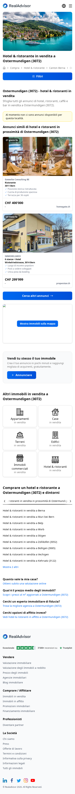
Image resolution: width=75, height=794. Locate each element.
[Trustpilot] (37, 648)
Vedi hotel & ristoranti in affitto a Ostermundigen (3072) (35, 617)
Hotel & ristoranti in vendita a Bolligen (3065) (29, 548)
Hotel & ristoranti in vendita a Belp (23, 523)
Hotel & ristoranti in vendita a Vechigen (26, 554)
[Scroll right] (68, 501)
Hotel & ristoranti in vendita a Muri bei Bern (28, 516)
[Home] (4, 68)
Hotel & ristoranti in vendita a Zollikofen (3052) (30, 542)
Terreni (20, 443)
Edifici (55, 443)
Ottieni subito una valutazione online (24, 583)
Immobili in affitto (13, 701)
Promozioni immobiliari (16, 706)
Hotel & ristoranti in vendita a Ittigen (24, 535)
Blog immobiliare (13, 682)
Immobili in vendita (14, 696)
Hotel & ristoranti (55, 468)
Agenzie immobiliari (14, 677)
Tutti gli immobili (13, 768)
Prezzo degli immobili (15, 672)
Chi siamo (8, 739)
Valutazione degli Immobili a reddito (24, 667)
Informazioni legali (14, 763)
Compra (14, 68)
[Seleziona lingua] (64, 6)
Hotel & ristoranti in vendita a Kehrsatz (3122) (29, 560)
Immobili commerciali (20, 468)
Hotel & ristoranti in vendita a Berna (24, 510)
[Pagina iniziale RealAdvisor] (17, 5)
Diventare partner (13, 725)
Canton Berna (57, 68)
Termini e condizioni (15, 753)
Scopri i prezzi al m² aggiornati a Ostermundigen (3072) (35, 594)
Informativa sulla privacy (17, 758)
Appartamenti (20, 420)
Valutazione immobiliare (17, 663)
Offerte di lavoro (12, 748)
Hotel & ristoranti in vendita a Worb (23, 529)
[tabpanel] (37, 536)
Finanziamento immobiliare (19, 711)
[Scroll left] (7, 501)
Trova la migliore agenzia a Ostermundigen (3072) (32, 605)
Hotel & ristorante (34, 68)
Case (55, 420)
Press (6, 743)
